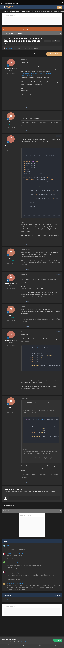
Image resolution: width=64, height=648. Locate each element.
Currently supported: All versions (14, 33)
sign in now (38, 491)
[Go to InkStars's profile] (4, 584)
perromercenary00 (11, 48)
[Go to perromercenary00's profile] (4, 48)
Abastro (11, 122)
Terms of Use (24, 641)
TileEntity (10, 558)
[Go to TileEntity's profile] (4, 554)
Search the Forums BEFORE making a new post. (17, 29)
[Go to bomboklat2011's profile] (4, 546)
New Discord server (10, 511)
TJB (9, 568)
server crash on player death (15, 553)
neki (8, 545)
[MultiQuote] (22, 108)
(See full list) (57, 595)
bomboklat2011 (12, 549)
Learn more (3, 2)
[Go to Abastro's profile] (11, 116)
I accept (59, 640)
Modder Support (33, 48)
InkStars (10, 589)
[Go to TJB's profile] (4, 562)
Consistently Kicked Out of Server (16, 583)
